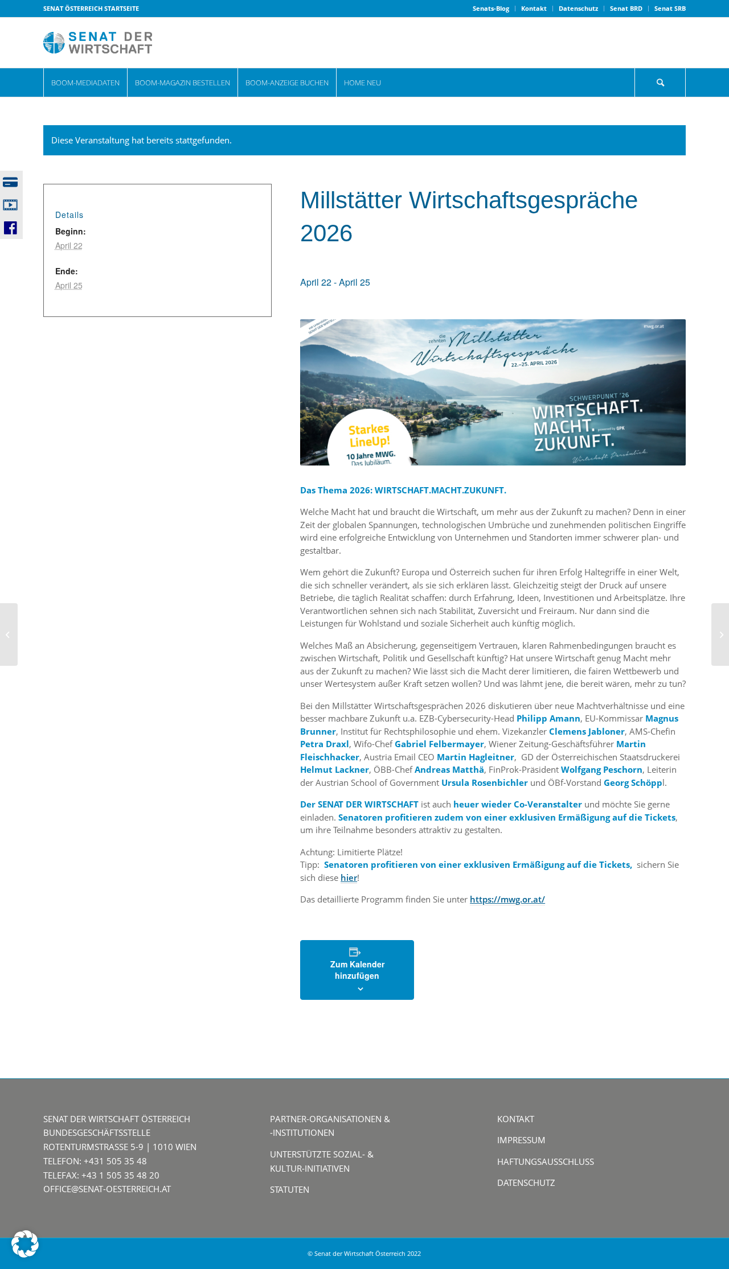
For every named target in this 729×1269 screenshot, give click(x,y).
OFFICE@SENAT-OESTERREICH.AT (107, 1188)
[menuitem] (491, 8)
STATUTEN (289, 1189)
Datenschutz (578, 8)
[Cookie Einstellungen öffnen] (25, 1254)
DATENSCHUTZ (526, 1182)
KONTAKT (515, 1118)
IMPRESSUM (521, 1140)
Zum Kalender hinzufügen (357, 969)
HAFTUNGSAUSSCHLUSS (545, 1161)
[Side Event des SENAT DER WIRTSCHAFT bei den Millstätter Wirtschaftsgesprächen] (720, 634)
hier (349, 877)
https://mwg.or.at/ (507, 899)
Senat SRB (670, 8)
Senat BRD (626, 8)
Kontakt (534, 8)
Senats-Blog (491, 8)
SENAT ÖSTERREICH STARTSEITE (91, 8)
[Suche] (660, 82)
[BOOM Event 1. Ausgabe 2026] (9, 634)
